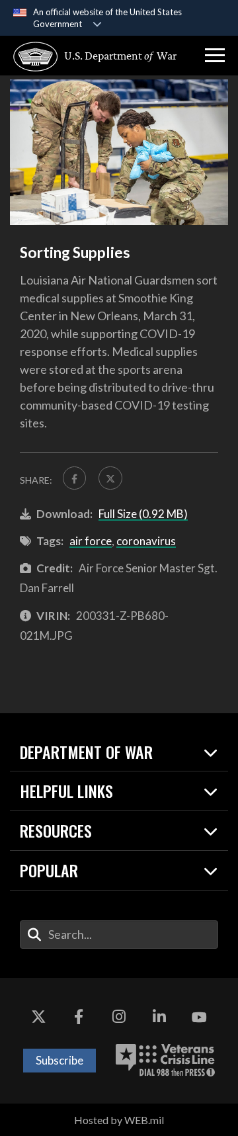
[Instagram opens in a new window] (119, 1017)
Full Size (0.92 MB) (143, 514)
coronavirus (146, 541)
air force (90, 541)
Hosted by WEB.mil (119, 1120)
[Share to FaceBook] (74, 478)
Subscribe (59, 1060)
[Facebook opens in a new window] (78, 1017)
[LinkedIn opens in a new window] (159, 1017)
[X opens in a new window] (38, 1017)
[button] (215, 55)
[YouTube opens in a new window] (199, 1017)
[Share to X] (110, 478)
